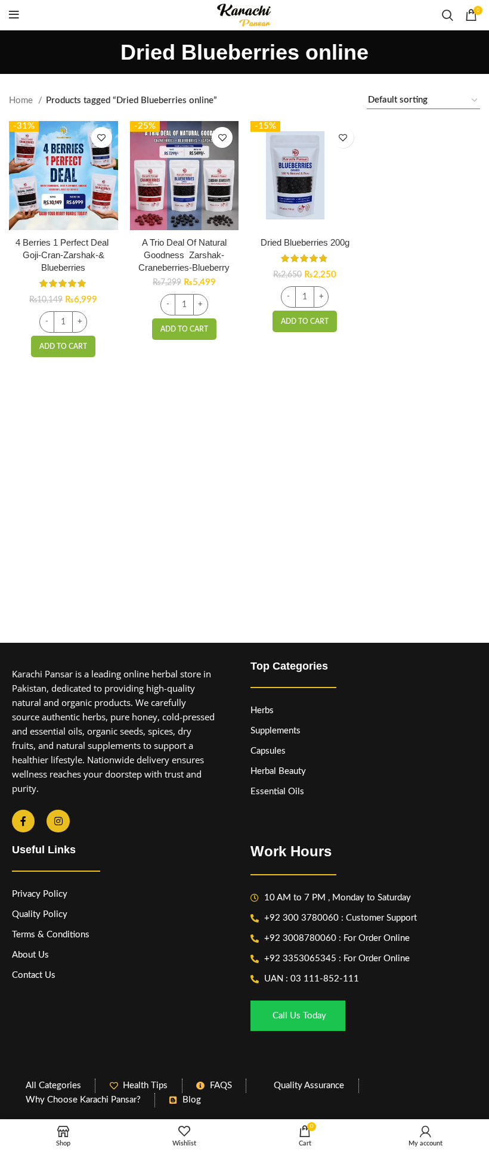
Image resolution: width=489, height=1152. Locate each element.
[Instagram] (58, 821)
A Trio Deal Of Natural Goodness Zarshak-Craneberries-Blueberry (184, 254)
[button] (63, 346)
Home (22, 100)
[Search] (447, 15)
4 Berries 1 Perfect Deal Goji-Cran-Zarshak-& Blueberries (63, 254)
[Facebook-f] (23, 821)
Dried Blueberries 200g (305, 242)
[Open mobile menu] (14, 15)
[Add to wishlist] (101, 137)
